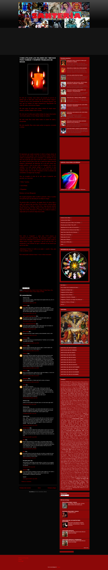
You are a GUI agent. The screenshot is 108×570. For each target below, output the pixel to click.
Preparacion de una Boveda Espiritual (81, 448)
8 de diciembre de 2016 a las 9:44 (30, 397)
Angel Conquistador (67, 388)
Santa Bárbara (64, 461)
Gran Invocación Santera (65, 407)
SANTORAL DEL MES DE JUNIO (68, 359)
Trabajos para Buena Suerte (66, 480)
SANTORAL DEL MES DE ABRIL (68, 355)
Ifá (74, 408)
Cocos (66, 396)
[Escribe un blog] (24, 288)
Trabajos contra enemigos (69, 478)
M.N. (24, 439)
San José (66, 456)
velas (51, 290)
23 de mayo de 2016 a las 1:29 (29, 313)
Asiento (75, 389)
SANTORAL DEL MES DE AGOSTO (69, 364)
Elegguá (64, 404)
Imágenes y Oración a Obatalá (68, 297)
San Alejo (82, 451)
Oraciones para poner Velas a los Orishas (70, 222)
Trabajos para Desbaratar (77, 480)
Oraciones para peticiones (73, 430)
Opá (75, 417)
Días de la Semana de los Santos (78, 402)
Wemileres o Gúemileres (66, 487)
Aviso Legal (20, 561)
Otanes (78, 445)
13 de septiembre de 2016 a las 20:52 (31, 343)
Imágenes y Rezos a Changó (67, 302)
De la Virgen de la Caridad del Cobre (69, 287)
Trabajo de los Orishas (82, 467)
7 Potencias (79, 383)
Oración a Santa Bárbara (75, 435)
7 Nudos (73, 383)
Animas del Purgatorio (67, 389)
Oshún (72, 445)
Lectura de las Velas (65, 220)
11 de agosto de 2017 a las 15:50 (30, 478)
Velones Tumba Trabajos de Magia (36, 291)
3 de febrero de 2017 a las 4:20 (29, 413)
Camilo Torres (26, 428)
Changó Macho (80, 393)
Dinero (75, 400)
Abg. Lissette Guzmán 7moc (29, 316)
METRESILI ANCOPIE (77, 413)
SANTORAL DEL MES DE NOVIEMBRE (70, 372)
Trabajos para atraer (73, 481)
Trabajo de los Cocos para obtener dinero (69, 467)
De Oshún (63, 285)
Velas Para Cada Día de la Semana (69, 232)
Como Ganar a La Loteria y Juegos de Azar (69, 397)
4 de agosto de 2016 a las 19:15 (30, 335)
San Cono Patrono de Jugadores (79, 452)
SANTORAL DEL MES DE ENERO (68, 347)
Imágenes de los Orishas (66, 294)
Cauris (81, 392)
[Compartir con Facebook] (27, 288)
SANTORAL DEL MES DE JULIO (68, 362)
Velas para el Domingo (66, 234)
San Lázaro (78, 457)
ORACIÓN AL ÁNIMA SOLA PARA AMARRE (77, 68)
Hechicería (84, 407)
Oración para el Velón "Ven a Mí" (68, 225)
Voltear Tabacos (76, 486)
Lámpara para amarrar (66, 413)
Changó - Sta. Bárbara (68, 393)
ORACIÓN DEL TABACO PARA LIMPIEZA (76, 97)
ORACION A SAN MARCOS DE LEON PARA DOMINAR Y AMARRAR (77, 105)
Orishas (81, 444)
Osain (68, 445)
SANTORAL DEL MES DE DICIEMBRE (70, 374)
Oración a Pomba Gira (66, 434)
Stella (24, 384)
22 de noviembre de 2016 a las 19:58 (31, 367)
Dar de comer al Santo (67, 400)
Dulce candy (26, 331)
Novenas (77, 414)
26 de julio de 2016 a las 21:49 (29, 328)
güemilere (68, 488)
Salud (67, 451)
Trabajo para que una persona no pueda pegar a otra (76, 473)
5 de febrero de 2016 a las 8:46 (29, 302)
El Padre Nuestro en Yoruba (83, 403)
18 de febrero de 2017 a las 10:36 (30, 425)
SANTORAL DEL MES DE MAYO (68, 357)
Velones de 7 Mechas (24, 291)
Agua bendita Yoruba (66, 384)
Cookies (20, 559)
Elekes (70, 404)
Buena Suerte (77, 390)
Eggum (72, 403)
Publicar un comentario (26, 481)
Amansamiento (74, 384)
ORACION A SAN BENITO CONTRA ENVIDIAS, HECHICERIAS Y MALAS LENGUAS (76, 524)
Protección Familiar (76, 449)
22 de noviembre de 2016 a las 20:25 (31, 375)
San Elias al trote (69, 453)
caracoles (86, 487)
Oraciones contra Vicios (73, 424)
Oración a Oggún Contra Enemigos (69, 433)
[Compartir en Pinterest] (28, 288)
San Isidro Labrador (80, 454)
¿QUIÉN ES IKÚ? (72, 512)
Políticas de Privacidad (23, 557)
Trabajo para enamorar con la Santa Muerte (70, 471)
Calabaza (85, 390)
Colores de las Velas (27, 290)
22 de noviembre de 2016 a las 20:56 (31, 382)
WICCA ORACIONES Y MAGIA (69, 502)
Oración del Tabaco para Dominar (75, 442)
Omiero (62, 417)
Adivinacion (85, 383)
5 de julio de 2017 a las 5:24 (29, 467)
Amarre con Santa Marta (78, 385)
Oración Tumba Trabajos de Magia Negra (41, 290)
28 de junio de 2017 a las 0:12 (29, 457)
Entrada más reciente (25, 488)
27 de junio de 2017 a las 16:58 (29, 448)
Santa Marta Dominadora (75, 461)
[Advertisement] (54, 44)
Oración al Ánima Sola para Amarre (77, 439)
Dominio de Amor (65, 402)
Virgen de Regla (77, 483)
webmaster (25, 378)
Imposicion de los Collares (82, 408)
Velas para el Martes (65, 239)
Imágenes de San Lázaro (67, 292)
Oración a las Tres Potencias (81, 437)
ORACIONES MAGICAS (68, 530)
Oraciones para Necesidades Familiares (70, 426)
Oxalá (82, 445)
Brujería (69, 390)
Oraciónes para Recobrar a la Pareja (79, 443)
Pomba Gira (70, 448)
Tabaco (66, 463)
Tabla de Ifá (73, 463)
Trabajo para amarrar (65, 468)
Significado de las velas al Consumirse (70, 227)
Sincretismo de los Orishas (78, 462)
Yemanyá (75, 487)
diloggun (63, 488)
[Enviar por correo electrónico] (23, 288)
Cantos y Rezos (64, 392)
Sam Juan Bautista (74, 451)
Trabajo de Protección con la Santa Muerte (79, 466)
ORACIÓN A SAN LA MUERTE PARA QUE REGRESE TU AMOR (76, 61)
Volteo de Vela (85, 486)
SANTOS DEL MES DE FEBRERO (69, 350)
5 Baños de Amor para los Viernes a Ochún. (79, 381)
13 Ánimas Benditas (65, 381)
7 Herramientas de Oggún (65, 383)
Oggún (81, 415)
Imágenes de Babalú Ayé (66, 289)
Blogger (58, 567)
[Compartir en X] (26, 288)
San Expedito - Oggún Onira (67, 454)
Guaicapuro (73, 407)
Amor (80, 387)
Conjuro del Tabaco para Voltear (82, 399)
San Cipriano (68, 452)
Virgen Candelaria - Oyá (82, 482)
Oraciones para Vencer (83, 428)
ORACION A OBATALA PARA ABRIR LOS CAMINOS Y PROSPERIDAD (76, 90)
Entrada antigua (52, 488)
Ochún (71, 415)
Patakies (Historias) (75, 447)
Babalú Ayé (85, 389)
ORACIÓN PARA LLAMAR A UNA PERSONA (77, 128)
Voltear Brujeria (68, 486)
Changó (86, 392)
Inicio (39, 488)
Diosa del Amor (83, 400)
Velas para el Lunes (65, 237)
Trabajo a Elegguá (80, 463)
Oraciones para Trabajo (71, 428)
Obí (67, 415)
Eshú (75, 404)
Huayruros (70, 408)
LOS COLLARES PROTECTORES (75, 75)
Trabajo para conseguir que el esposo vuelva (78, 469)
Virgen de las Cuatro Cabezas (71, 485)
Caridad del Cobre (74, 392)
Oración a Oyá (82, 433)
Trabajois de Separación (76, 477)
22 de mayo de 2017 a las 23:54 (30, 437)
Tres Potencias (71, 482)
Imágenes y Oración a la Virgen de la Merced (71, 299)
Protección (65, 449)
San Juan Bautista (74, 456)
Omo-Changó (69, 417)
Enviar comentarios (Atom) (41, 491)
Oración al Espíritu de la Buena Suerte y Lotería (72, 438)
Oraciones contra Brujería (68, 421)
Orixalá (87, 444)
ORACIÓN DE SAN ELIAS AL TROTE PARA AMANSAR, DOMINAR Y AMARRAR (77, 83)
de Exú (62, 304)
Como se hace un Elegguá (70, 399)
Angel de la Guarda (77, 388)
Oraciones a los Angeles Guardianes (80, 420)
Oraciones (75, 419)
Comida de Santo (83, 396)
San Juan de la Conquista (69, 457)
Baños (64, 390)
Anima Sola (85, 388)
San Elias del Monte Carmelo (80, 453)
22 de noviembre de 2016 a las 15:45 (31, 350)
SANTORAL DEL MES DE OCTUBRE (69, 369)
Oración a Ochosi (83, 432)
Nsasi (82, 414)
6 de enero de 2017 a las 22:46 (29, 404)
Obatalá (86, 414)
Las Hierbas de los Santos (68, 412)
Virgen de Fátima (67, 483)
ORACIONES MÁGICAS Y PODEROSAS (71, 539)
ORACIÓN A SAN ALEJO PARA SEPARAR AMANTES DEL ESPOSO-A (76, 121)
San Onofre (80, 458)
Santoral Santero (69, 462)
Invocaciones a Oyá (65, 409)
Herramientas (63, 408)
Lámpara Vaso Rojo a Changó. (81, 412)
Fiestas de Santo (83, 405)
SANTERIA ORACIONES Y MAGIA (70, 511)
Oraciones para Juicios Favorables (79, 425)
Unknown (25, 305)
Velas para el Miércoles (66, 241)
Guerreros (79, 407)
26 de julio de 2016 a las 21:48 (29, 321)
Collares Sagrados (74, 396)
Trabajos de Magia (81, 478)
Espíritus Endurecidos (82, 404)
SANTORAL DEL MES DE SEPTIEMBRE (70, 367)
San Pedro (86, 458)
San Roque (74, 460)
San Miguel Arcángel (71, 458)
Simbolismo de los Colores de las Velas (70, 229)
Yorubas (81, 487)
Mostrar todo (86, 547)
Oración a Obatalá (73, 432)
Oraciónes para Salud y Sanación (69, 444)
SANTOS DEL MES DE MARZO (68, 352)
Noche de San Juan (69, 414)
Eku (76, 403)
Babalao (80, 389)
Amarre (81, 384)
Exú (62, 405)
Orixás (63, 445)
